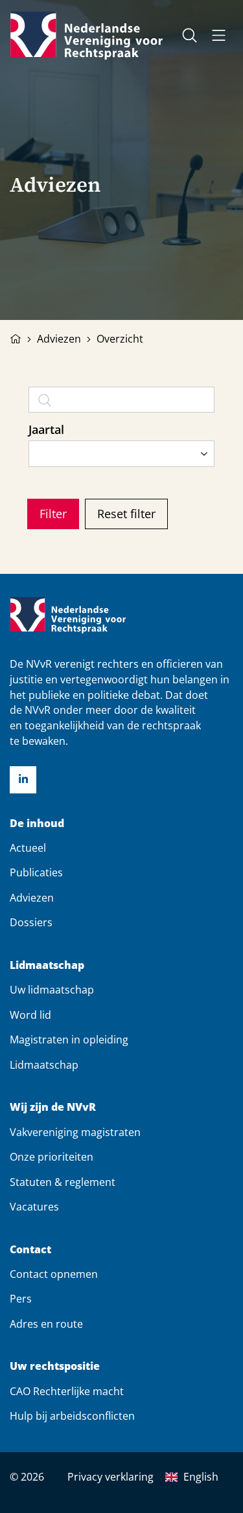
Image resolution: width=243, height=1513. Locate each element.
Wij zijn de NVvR (53, 1107)
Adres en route (46, 1324)
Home (15, 337)
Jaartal (46, 429)
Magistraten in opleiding (69, 1039)
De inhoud (37, 823)
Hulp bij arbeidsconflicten (72, 1416)
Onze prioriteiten (51, 1157)
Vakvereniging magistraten (75, 1132)
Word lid (30, 1015)
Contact (30, 1250)
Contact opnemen (54, 1274)
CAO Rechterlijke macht (67, 1391)
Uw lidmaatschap (52, 990)
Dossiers (31, 922)
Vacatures (34, 1207)
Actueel (28, 848)
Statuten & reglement (62, 1182)
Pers (21, 1298)
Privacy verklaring (110, 1477)
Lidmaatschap (47, 965)
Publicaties (36, 872)
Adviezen (59, 339)
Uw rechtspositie (55, 1366)
